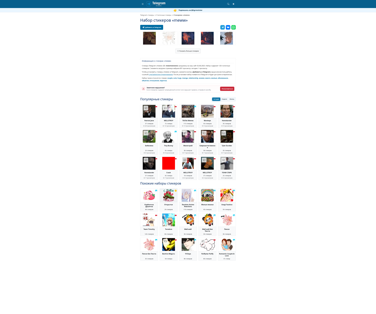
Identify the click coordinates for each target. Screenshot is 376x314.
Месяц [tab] (232, 99)
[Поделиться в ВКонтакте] (228, 27)
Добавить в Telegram (153, 27)
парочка (163, 81)
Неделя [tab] (224, 99)
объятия (145, 81)
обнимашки (223, 78)
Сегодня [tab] (216, 99)
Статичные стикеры (163, 15)
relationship (193, 78)
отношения (154, 81)
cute (175, 78)
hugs (179, 78)
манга (207, 78)
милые (214, 78)
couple (170, 78)
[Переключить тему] (233, 4)
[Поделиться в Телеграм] (222, 27)
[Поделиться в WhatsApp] (233, 27)
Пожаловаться (227, 89)
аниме (201, 78)
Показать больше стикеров (189, 51)
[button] (142, 4)
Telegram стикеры (147, 15)
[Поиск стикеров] (228, 4)
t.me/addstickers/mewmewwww (161, 74)
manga (185, 78)
